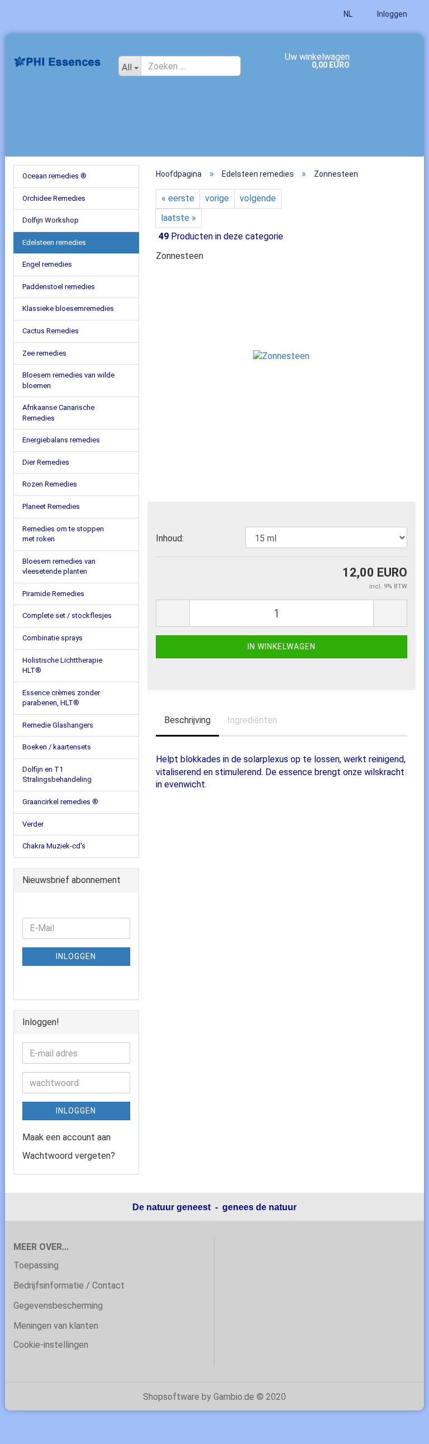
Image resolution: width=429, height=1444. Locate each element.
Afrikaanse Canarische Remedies (58, 412)
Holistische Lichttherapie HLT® (62, 665)
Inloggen (391, 14)
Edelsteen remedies (54, 242)
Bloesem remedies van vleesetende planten (59, 566)
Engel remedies (47, 264)
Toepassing (36, 1265)
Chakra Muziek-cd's (53, 846)
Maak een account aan (66, 1137)
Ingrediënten (252, 720)
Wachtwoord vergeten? (68, 1155)
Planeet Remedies (51, 506)
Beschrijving (187, 720)
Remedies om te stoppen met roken (63, 534)
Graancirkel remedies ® (60, 801)
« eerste (177, 198)
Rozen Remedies (49, 484)
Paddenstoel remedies (58, 286)
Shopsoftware (171, 1396)
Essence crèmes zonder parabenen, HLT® (61, 697)
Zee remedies (44, 353)
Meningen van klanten (55, 1325)
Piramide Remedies (53, 593)
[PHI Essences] (57, 61)
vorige (217, 198)
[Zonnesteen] (281, 356)
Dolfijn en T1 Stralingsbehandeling (57, 774)
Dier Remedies (45, 462)
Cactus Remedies (50, 331)
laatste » (178, 218)
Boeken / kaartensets (56, 747)
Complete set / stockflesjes (67, 615)
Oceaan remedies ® (54, 176)
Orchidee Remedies (53, 198)
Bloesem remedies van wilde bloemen (68, 380)
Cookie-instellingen (50, 1344)
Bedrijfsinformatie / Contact (69, 1285)
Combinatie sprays (52, 638)
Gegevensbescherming (58, 1305)
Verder (33, 824)
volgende (258, 198)
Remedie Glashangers (57, 725)
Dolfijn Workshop (50, 220)
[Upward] (398, 1427)
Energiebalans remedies (61, 440)
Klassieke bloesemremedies (68, 308)
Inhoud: (170, 538)
